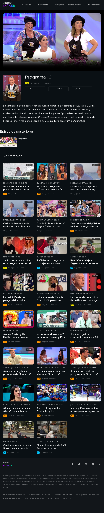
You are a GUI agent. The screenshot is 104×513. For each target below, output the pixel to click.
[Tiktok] (79, 464)
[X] (99, 464)
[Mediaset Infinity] (9, 5)
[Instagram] (93, 464)
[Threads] (86, 464)
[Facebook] (72, 464)
